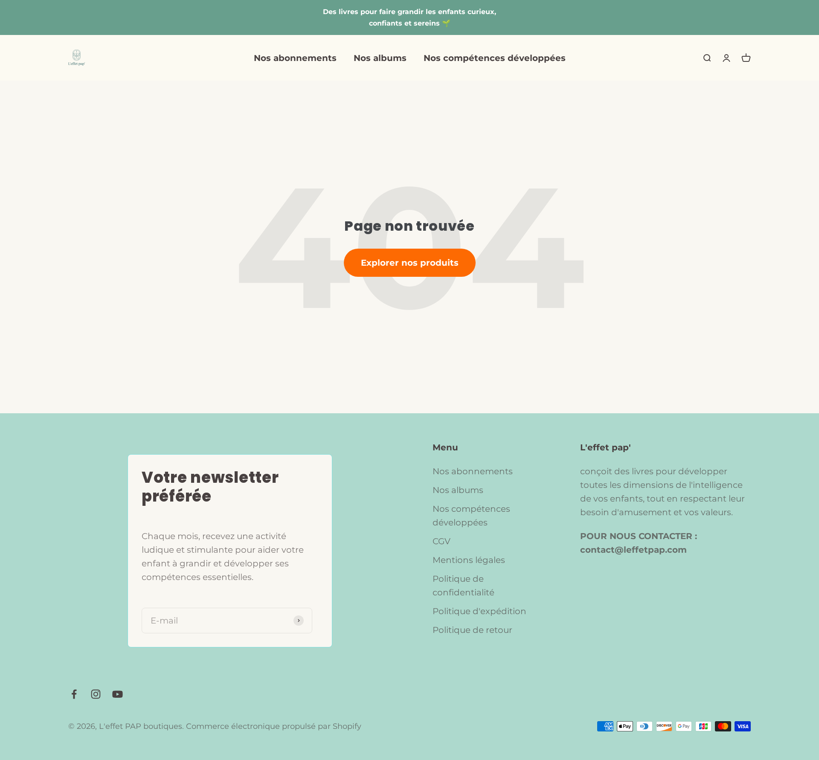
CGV (441, 541)
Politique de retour (472, 630)
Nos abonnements (295, 58)
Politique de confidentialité (463, 586)
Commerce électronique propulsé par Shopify (273, 726)
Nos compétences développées (495, 58)
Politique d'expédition (479, 611)
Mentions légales (469, 560)
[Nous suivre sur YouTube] (117, 694)
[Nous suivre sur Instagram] (96, 694)
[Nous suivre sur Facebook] (74, 694)
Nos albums (380, 58)
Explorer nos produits (410, 263)
